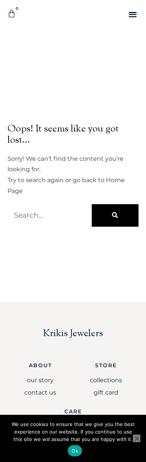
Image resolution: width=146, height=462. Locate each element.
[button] (132, 14)
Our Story (40, 380)
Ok (75, 451)
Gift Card (106, 392)
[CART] (11, 13)
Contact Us (40, 392)
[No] (136, 438)
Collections (106, 380)
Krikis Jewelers (73, 334)
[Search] (115, 215)
